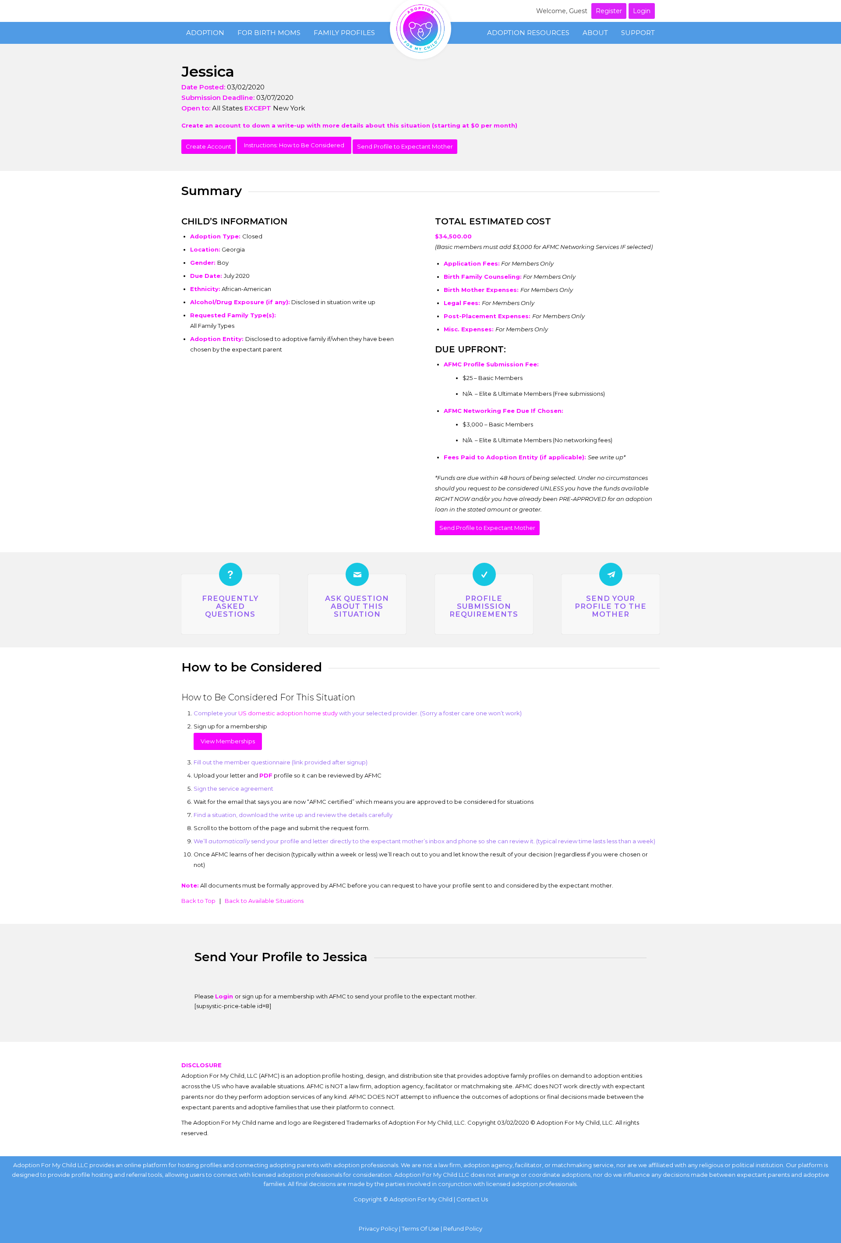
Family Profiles (344, 32)
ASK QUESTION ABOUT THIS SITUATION (357, 606)
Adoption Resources (528, 32)
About (595, 32)
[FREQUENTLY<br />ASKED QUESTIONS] (230, 574)
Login (641, 11)
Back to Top (198, 900)
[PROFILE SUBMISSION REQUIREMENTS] (484, 574)
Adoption (205, 32)
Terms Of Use (420, 1228)
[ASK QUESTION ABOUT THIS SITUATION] (357, 574)
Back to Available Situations (264, 900)
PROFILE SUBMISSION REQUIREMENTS (483, 606)
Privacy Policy (378, 1228)
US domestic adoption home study (288, 713)
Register (609, 11)
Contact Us (472, 1199)
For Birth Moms (268, 32)
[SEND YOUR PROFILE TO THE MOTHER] (610, 574)
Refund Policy (462, 1228)
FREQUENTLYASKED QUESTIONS (230, 606)
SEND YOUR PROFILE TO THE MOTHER (611, 606)
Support (638, 32)
